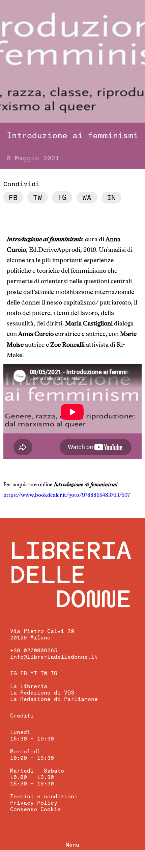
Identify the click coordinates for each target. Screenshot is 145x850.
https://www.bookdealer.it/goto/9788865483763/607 (66, 495)
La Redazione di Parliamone (54, 699)
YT (33, 673)
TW (43, 673)
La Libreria (28, 686)
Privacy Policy (33, 803)
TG (54, 673)
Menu (72, 845)
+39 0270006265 (33, 650)
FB (23, 673)
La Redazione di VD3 (42, 693)
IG (13, 673)
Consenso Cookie (35, 809)
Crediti (22, 716)
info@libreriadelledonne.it (54, 657)
